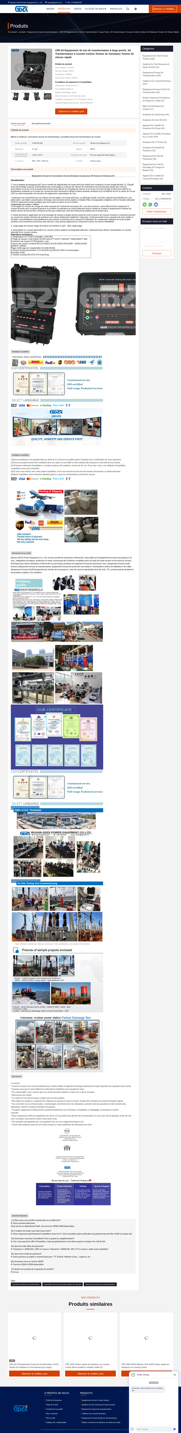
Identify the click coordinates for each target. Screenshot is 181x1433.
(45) (156, 114)
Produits (63, 9)
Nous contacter (52, 1413)
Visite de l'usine (52, 1405)
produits (22, 32)
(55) (156, 90)
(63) (154, 126)
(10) (153, 177)
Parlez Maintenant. (157, 211)
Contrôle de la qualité (54, 1409)
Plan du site (50, 1418)
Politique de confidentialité (56, 1422)
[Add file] (132, 1429)
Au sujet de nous (94, 9)
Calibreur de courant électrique (94, 1413)
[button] (50, 96)
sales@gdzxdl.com (55, 2)
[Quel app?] (150, 204)
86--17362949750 (74, 2)
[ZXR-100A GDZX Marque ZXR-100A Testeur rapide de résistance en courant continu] (90, 1338)
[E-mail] (155, 204)
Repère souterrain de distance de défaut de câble (101, 1422)
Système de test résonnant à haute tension (98, 1405)
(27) (156, 99)
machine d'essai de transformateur (26, 1284)
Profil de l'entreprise (54, 1400)
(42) (155, 120)
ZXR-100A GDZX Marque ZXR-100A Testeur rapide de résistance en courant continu (89, 1365)
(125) (157, 82)
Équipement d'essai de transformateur (42, 32)
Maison (50, 9)
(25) (153, 167)
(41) (156, 65)
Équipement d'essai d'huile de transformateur (99, 1418)
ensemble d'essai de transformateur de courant (62, 1284)
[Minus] (174, 1374)
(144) (157, 135)
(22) (155, 142)
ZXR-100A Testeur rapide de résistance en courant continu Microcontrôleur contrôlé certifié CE (31, 1365)
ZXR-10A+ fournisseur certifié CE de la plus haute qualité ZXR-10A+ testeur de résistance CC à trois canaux (146, 1365)
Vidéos (77, 9)
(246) (155, 57)
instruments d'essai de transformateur (100, 1284)
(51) (153, 149)
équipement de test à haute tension (95, 1400)
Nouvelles (116, 9)
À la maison (12, 32)
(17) (153, 107)
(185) (153, 74)
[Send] (175, 1429)
